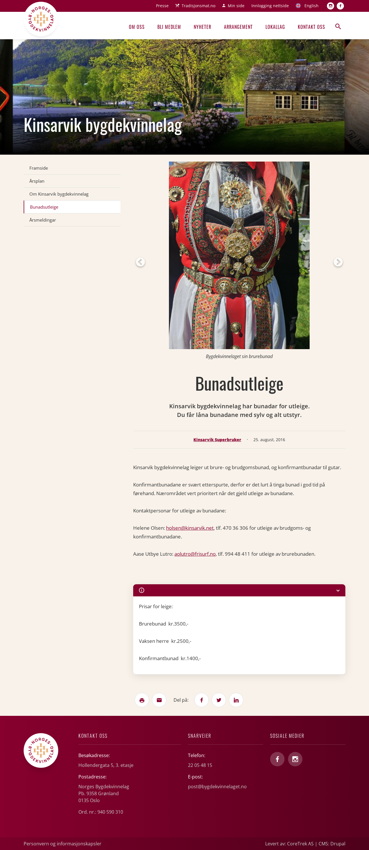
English (311, 5)
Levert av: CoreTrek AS (289, 843)
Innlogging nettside (270, 5)
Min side (236, 5)
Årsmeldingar (42, 220)
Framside (38, 168)
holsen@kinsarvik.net (190, 528)
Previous (140, 263)
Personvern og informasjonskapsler (62, 843)
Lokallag (275, 26)
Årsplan (36, 181)
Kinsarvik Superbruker (217, 439)
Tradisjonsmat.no (198, 5)
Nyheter (202, 26)
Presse (162, 5)
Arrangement (238, 26)
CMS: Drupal (332, 843)
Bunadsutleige (44, 207)
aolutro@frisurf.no (195, 554)
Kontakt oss (311, 26)
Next (338, 263)
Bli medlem (169, 26)
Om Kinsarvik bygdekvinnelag (59, 194)
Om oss (137, 26)
